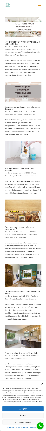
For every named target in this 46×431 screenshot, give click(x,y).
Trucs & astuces (21, 55)
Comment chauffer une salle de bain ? (22, 353)
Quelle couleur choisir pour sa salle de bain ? (22, 292)
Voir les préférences (23, 422)
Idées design (9, 52)
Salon (7, 55)
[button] (42, 384)
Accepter (23, 409)
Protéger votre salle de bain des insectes (19, 169)
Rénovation (25, 52)
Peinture (34, 296)
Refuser (23, 415)
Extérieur (8, 234)
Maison (17, 52)
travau (12, 55)
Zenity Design (13, 46)
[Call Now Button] (40, 425)
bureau (33, 111)
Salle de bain (35, 52)
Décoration (20, 49)
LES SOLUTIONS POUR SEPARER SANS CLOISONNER (22, 43)
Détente (35, 49)
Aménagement (10, 49)
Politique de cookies (13, 428)
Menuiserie (33, 234)
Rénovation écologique (13, 114)
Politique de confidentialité (29, 428)
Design (28, 49)
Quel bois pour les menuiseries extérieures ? (19, 228)
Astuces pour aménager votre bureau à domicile (22, 108)
